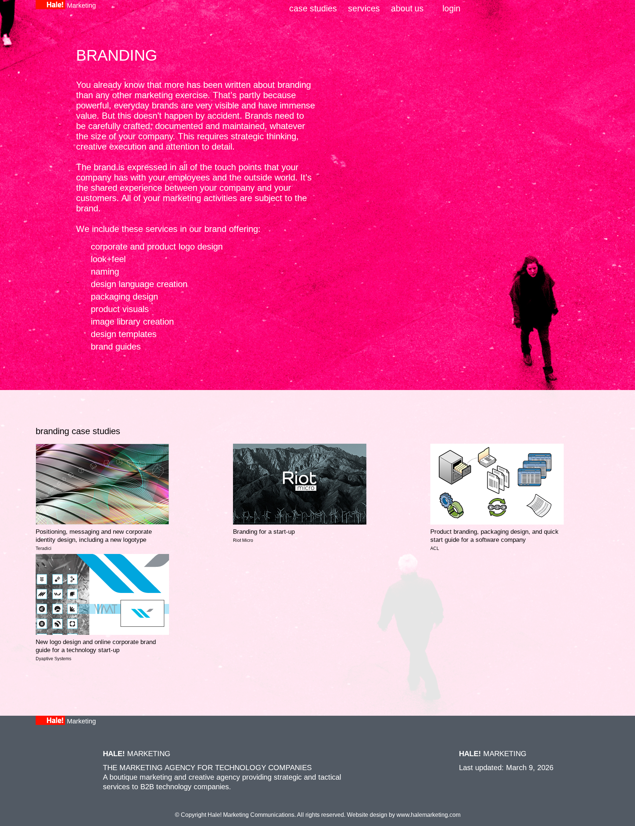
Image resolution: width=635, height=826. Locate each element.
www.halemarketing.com (428, 815)
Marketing (81, 5)
